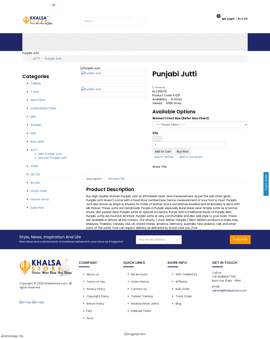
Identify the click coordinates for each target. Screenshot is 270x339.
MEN (33, 117)
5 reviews (158, 87)
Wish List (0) (200, 4)
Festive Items (39, 199)
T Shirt (34, 92)
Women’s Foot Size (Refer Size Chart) (180, 118)
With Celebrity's (186, 274)
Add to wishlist (163, 157)
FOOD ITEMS (38, 191)
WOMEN (35, 125)
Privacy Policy (96, 289)
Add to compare (190, 157)
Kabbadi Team (141, 311)
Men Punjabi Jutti (50, 154)
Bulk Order (183, 289)
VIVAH (34, 166)
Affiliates (182, 282)
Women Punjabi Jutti (52, 158)
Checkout (224, 4)
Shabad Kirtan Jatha (145, 304)
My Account (139, 274)
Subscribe (240, 239)
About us (93, 274)
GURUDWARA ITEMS (43, 108)
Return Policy (95, 304)
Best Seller (37, 142)
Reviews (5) (117, 179)
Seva (90, 318)
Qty (155, 133)
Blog (178, 304)
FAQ (89, 311)
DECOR (35, 174)
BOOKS (35, 183)
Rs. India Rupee (32, 4)
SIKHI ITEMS (37, 100)
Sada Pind (37, 208)
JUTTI (36, 59)
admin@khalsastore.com (229, 291)
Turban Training (142, 296)
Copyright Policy (98, 296)
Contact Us (139, 289)
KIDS (33, 133)
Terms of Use (96, 282)
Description (94, 179)
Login (244, 4)
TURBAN (35, 83)
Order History (140, 282)
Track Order (82, 4)
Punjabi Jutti (53, 59)
